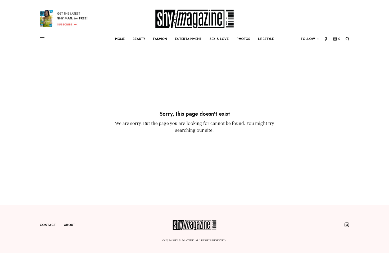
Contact (48, 225)
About (69, 225)
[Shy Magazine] (194, 18)
